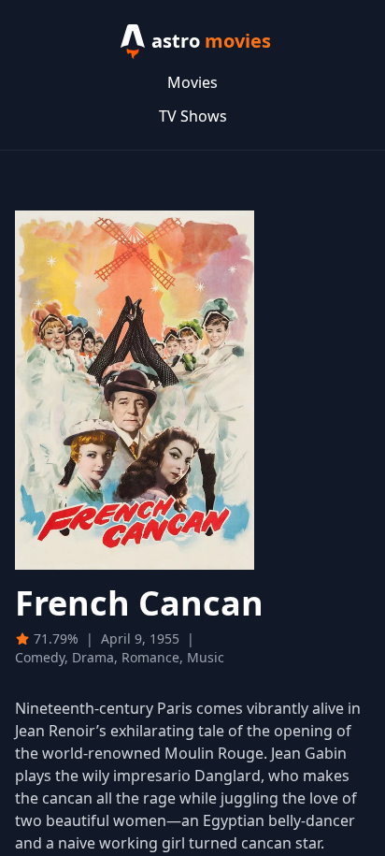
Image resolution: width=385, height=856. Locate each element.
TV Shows (193, 116)
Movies (192, 82)
